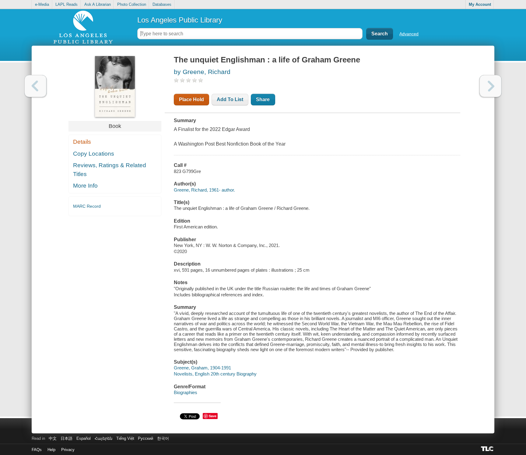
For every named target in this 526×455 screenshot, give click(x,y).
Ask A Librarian (97, 4)
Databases (162, 4)
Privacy (68, 449)
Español (83, 438)
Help (51, 449)
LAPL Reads (66, 4)
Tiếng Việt (125, 438)
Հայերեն (103, 438)
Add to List (230, 99)
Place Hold (191, 99)
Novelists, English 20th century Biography (215, 373)
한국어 (163, 438)
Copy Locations (93, 153)
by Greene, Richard (202, 71)
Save (212, 416)
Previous (35, 86)
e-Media (42, 4)
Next (490, 86)
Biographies (185, 392)
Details (82, 142)
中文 (53, 438)
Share (263, 99)
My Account (480, 4)
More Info (85, 185)
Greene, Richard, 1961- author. (204, 189)
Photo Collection (131, 4)
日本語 (66, 438)
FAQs (37, 449)
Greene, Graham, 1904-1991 (202, 367)
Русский (145, 438)
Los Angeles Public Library (179, 20)
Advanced (409, 33)
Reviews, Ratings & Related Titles (109, 169)
